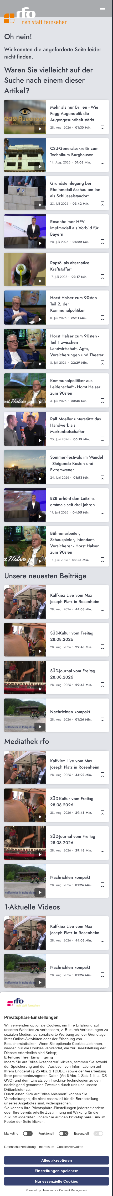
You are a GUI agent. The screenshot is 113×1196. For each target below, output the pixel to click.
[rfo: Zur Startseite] (35, 15)
